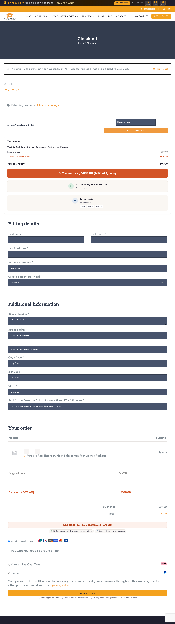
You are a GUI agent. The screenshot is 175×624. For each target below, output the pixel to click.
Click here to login (48, 105)
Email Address (18, 248)
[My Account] (164, 9)
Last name (98, 234)
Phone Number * (18, 314)
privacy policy (60, 585)
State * (12, 386)
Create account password (25, 277)
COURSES (40, 16)
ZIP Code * (15, 372)
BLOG (101, 16)
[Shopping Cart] (169, 9)
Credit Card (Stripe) (24, 541)
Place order (87, 593)
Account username (20, 262)
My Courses (141, 16)
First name (15, 234)
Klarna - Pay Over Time (25, 564)
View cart (162, 69)
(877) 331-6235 (149, 9)
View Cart (15, 90)
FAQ (110, 16)
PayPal (15, 573)
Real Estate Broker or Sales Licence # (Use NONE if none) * (46, 400)
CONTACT (121, 16)
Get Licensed (161, 16)
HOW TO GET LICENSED (63, 16)
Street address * (18, 330)
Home (28, 16)
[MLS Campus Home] (11, 16)
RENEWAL (87, 16)
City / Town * (16, 357)
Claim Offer (122, 3)
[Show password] (162, 282)
